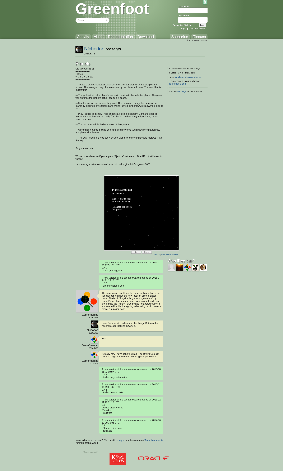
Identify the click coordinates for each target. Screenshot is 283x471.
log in (121, 440)
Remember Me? (180, 25)
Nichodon (94, 48)
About (85, 451)
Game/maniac (90, 314)
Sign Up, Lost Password (193, 28)
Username (184, 6)
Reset (146, 252)
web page (181, 91)
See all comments (153, 440)
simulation (179, 77)
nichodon (196, 77)
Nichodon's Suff (177, 83)
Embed (156, 255)
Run (136, 252)
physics (188, 77)
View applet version (169, 255)
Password (184, 15)
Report (190, 40)
